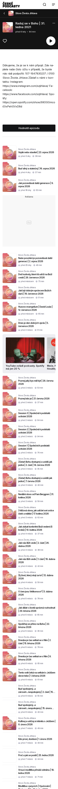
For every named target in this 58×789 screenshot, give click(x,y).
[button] (44, 4)
